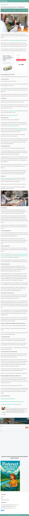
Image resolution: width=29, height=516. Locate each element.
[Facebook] (1, 414)
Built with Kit (21, 64)
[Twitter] (2, 414)
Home (2, 4)
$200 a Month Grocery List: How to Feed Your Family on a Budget (12, 401)
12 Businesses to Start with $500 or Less (8, 398)
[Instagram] (3, 414)
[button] (8, 68)
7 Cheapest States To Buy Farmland (11, 115)
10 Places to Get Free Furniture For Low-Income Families (11, 404)
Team (2, 498)
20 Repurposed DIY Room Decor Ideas (6, 506)
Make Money (6, 4)
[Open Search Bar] (25, 1)
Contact (2, 496)
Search (27, 427)
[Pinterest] (4, 414)
